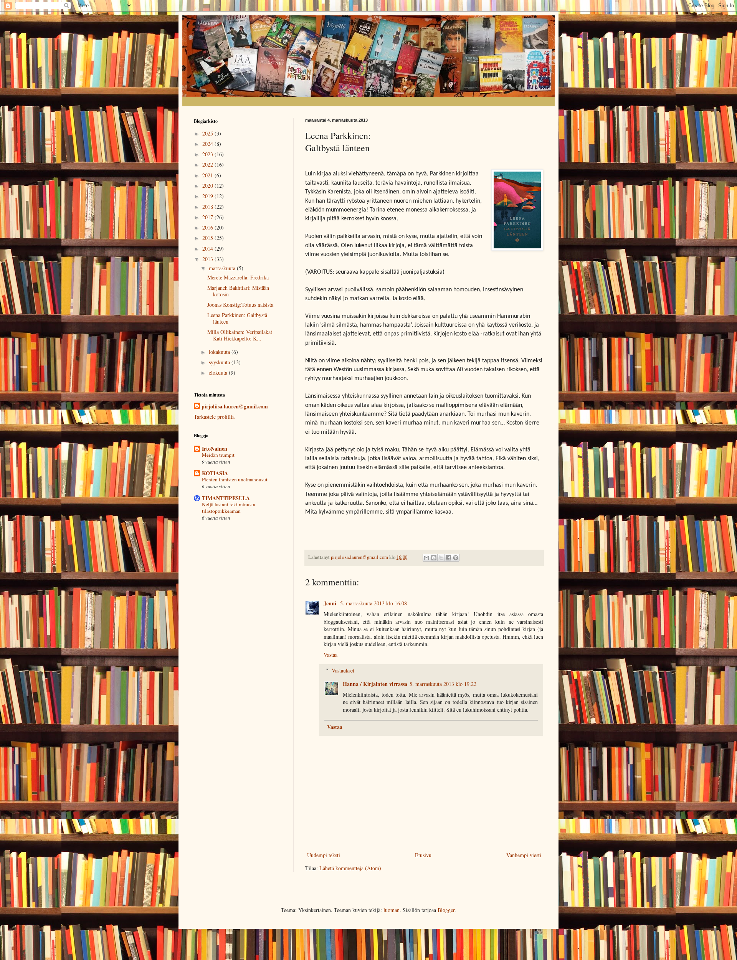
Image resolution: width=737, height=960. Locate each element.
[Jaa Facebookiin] (448, 558)
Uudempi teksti (323, 855)
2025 (208, 133)
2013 (208, 259)
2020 (208, 185)
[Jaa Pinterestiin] (455, 558)
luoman (391, 910)
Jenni (331, 603)
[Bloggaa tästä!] (434, 558)
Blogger (446, 910)
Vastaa (330, 654)
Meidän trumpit (218, 454)
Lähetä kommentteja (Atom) (350, 868)
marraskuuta (223, 268)
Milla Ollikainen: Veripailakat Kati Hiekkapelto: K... (239, 335)
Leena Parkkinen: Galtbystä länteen (237, 318)
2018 (208, 206)
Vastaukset (343, 670)
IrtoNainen (214, 448)
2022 (208, 164)
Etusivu (423, 855)
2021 (208, 175)
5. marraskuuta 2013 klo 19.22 (443, 683)
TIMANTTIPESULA (226, 498)
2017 (208, 217)
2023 (208, 154)
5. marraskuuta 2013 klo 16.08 (373, 603)
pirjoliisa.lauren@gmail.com (235, 406)
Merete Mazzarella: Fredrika (238, 277)
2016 (208, 227)
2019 (208, 196)
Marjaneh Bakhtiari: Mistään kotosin (238, 291)
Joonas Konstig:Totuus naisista (240, 304)
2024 (208, 143)
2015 (208, 237)
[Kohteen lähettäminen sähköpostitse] (426, 558)
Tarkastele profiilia (214, 416)
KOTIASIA (215, 473)
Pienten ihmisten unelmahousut (235, 479)
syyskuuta (220, 362)
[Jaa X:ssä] (441, 558)
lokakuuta (220, 351)
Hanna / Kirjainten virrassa (375, 684)
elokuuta (219, 372)
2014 (208, 248)
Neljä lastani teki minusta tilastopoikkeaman (228, 507)
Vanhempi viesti (523, 855)
